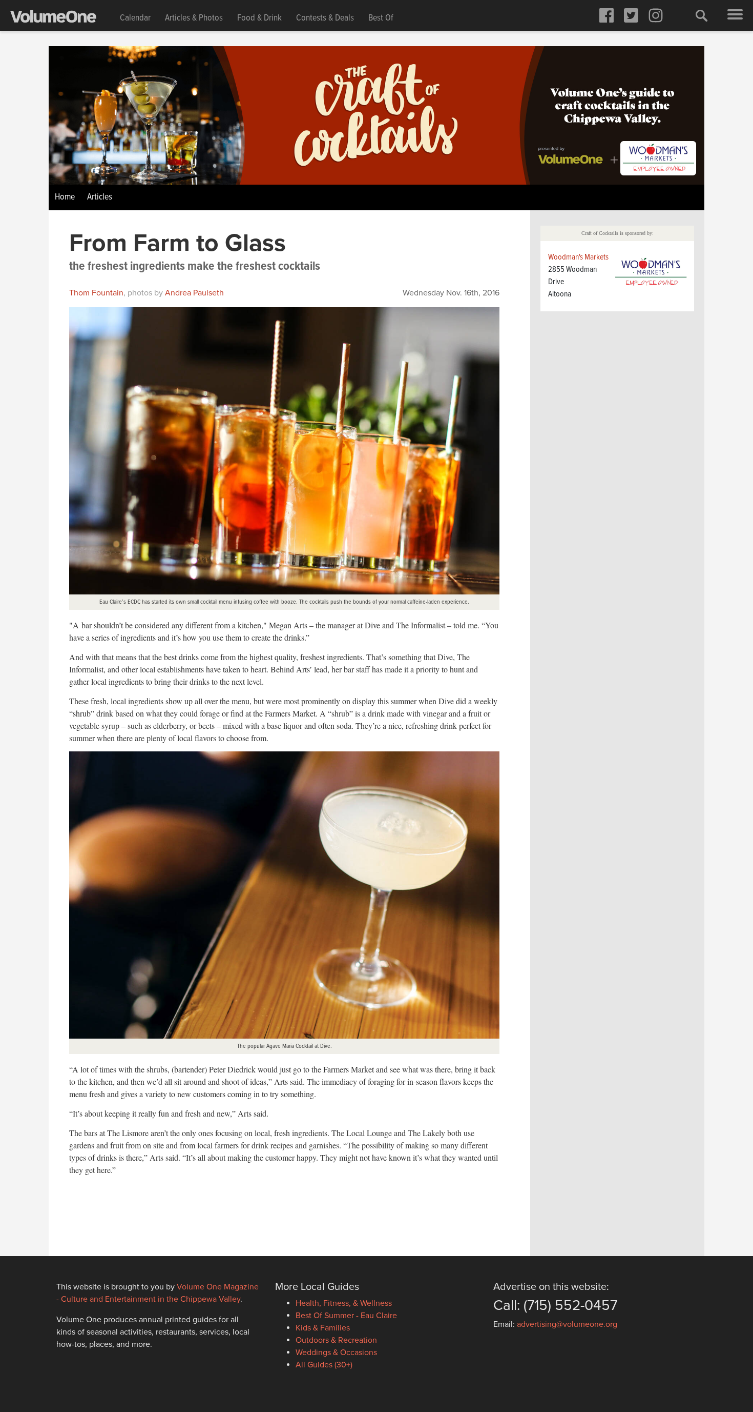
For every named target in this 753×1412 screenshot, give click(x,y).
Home (65, 197)
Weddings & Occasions (336, 1352)
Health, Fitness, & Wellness (344, 1303)
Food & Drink (259, 18)
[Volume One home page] (61, 18)
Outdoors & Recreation (336, 1340)
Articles (99, 197)
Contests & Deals (325, 18)
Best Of (380, 18)
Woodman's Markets (578, 257)
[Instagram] (655, 15)
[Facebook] (606, 15)
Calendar (135, 18)
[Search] (701, 15)
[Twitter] (631, 15)
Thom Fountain (96, 293)
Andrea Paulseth (194, 293)
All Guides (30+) (324, 1365)
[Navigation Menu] (735, 15)
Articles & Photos (194, 18)
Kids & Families (323, 1328)
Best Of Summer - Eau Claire (346, 1315)
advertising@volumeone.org (567, 1324)
